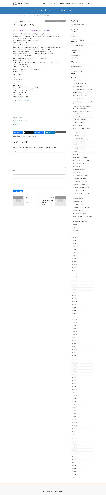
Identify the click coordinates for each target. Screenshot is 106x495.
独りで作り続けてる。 (76, 55)
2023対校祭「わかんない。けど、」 (81, 181)
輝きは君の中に (74, 29)
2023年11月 (74, 286)
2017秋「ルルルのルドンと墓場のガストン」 (82, 129)
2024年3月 (74, 276)
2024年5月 (74, 273)
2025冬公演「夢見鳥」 (78, 198)
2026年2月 (74, 246)
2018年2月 (74, 389)
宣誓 (72, 61)
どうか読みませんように (76, 71)
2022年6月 (74, 307)
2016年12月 (74, 422)
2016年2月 (74, 444)
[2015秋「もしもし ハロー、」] (18, 199)
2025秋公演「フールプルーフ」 (80, 204)
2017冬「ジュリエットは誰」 (79, 119)
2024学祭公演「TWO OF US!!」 (80, 190)
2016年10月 (74, 425)
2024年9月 (74, 267)
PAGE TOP (102, 479)
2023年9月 (74, 292)
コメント (16, 151)
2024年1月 (74, 283)
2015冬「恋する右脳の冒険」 (79, 86)
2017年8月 (74, 401)
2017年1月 (74, 419)
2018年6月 (74, 377)
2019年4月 (74, 365)
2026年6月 (74, 237)
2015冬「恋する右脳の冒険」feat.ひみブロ (82, 89)
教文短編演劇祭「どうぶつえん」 (80, 221)
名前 (14, 170)
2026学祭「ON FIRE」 (78, 210)
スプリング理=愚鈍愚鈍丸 (77, 45)
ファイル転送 (19, 117)
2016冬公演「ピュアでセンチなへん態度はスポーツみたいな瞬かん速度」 (82, 107)
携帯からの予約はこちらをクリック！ (23, 100)
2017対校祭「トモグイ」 (78, 125)
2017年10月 (74, 395)
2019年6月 (74, 359)
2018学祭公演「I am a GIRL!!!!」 (80, 135)
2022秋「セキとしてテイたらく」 (80, 175)
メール (14, 177)
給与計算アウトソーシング (20, 120)
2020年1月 (74, 346)
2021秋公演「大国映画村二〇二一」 (81, 163)
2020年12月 (74, 331)
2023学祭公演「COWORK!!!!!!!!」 (80, 178)
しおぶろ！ (28, 200)
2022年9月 (74, 304)
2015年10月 (74, 453)
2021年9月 (74, 325)
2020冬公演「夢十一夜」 (78, 148)
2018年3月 (74, 386)
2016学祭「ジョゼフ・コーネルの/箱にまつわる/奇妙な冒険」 (83, 112)
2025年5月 (74, 255)
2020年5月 (74, 337)
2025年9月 (74, 249)
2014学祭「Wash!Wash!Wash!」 (80, 83)
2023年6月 (74, 295)
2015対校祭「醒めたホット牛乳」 (80, 95)
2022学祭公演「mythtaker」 (79, 169)
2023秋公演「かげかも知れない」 (80, 184)
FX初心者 (15, 124)
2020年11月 (74, 334)
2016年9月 (74, 428)
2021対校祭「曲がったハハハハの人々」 (82, 160)
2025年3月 (74, 258)
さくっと (15, 122)
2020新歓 (75, 151)
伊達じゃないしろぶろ (76, 50)
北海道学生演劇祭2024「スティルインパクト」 (82, 217)
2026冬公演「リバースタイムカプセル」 (82, 207)
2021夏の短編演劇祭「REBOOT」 (80, 157)
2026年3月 (74, 243)
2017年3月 (74, 413)
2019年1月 (74, 368)
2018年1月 (74, 392)
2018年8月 (74, 374)
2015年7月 (74, 462)
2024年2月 (74, 280)
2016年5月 (74, 434)
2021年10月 (74, 322)
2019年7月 (74, 355)
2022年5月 (74, 310)
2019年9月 (74, 352)
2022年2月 (74, 313)
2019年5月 (74, 362)
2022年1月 (74, 316)
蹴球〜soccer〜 (74, 34)
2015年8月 (74, 459)
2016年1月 (74, 447)
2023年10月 (74, 289)
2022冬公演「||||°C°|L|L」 (79, 166)
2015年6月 (74, 465)
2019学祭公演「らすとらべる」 (80, 142)
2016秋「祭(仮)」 (77, 116)
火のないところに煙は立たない (78, 24)
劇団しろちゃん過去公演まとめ (80, 213)
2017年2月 (74, 416)
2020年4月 (74, 340)
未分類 (74, 227)
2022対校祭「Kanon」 (78, 172)
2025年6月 (74, 252)
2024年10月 (74, 264)
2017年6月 (74, 404)
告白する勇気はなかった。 (77, 66)
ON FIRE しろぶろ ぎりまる (77, 40)
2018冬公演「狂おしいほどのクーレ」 (81, 132)
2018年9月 (74, 371)
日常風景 (75, 224)
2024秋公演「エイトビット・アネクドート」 (82, 194)
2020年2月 (74, 343)
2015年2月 (74, 477)
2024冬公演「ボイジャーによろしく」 (81, 187)
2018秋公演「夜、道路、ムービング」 (81, 139)
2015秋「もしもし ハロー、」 (79, 98)
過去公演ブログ (76, 230)
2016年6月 (74, 431)
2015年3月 (74, 474)
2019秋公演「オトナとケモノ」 (80, 145)
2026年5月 (74, 240)
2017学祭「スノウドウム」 (79, 122)
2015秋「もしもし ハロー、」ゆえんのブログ (55, 21)
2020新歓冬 (75, 154)
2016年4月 (74, 437)
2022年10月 (74, 301)
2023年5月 (74, 298)
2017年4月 (74, 410)
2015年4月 (74, 471)
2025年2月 (74, 261)
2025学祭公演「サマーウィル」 (80, 201)
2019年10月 (74, 349)
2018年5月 (74, 380)
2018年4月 (74, 383)
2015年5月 (74, 468)
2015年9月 (74, 456)
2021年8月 (74, 328)
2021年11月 (74, 319)
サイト (14, 183)
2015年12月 (74, 450)
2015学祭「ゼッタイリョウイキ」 (80, 92)
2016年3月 (74, 441)
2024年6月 (74, 270)
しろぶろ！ (74, 80)
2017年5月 (74, 407)
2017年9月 (74, 398)
